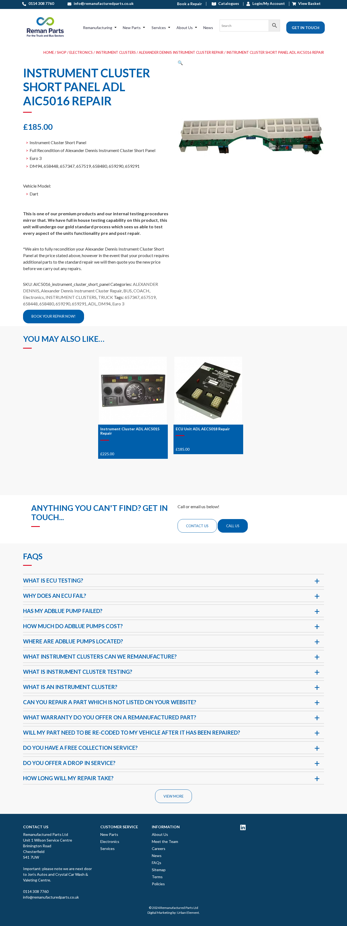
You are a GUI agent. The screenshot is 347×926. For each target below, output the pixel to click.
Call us (232, 526)
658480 (46, 303)
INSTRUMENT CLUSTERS (116, 52)
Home (48, 52)
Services (159, 27)
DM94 (104, 303)
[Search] (250, 27)
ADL (92, 303)
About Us (184, 27)
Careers (158, 848)
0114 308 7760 (36, 891)
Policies (158, 883)
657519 (148, 297)
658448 (30, 303)
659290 (63, 303)
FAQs (156, 862)
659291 (79, 303)
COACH (141, 290)
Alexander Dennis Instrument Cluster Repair (181, 52)
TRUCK (105, 297)
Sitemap (159, 869)
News (208, 27)
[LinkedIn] (243, 827)
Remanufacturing (97, 27)
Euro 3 (118, 303)
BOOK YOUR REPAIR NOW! (53, 316)
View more (173, 796)
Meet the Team (165, 841)
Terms (157, 876)
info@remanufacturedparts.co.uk (51, 897)
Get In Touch (305, 27)
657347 (132, 297)
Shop (61, 52)
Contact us (197, 526)
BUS (127, 290)
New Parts (132, 27)
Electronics (81, 52)
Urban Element (188, 913)
